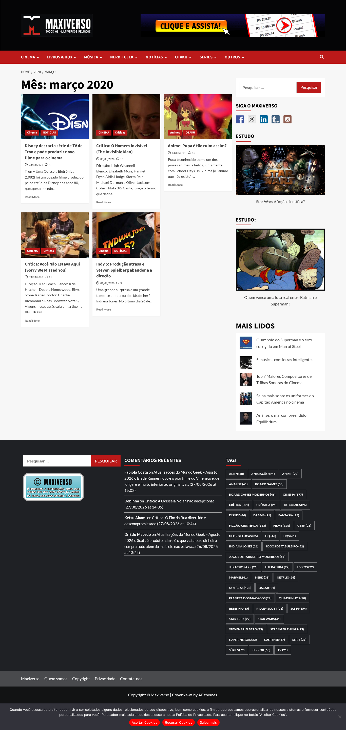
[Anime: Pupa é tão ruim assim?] (198, 116)
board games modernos (252, 494)
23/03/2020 (36, 165)
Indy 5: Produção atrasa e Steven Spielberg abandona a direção (124, 270)
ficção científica (247, 525)
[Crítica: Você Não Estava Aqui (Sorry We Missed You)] (55, 234)
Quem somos (55, 678)
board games (269, 484)
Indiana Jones (243, 546)
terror (261, 650)
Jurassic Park (243, 567)
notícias (240, 588)
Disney (237, 515)
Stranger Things (287, 629)
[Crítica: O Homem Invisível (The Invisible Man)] (126, 116)
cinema (293, 494)
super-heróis (243, 639)
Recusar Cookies (178, 722)
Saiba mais (208, 722)
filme (281, 525)
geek (304, 525)
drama (262, 515)
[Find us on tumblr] (276, 119)
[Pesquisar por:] (268, 87)
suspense (274, 639)
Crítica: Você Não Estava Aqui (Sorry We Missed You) (52, 267)
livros (305, 567)
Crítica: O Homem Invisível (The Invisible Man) (121, 149)
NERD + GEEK (121, 57)
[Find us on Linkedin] (264, 119)
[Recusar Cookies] (339, 716)
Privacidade (105, 678)
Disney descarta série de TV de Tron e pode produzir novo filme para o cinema (54, 152)
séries (237, 650)
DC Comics (295, 505)
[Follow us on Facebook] (240, 119)
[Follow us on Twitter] (252, 119)
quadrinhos (292, 598)
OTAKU (181, 57)
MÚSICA (91, 57)
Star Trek (240, 619)
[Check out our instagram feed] (287, 119)
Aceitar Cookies (145, 722)
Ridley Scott (269, 608)
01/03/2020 (107, 283)
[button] (322, 57)
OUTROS (232, 57)
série (299, 639)
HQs (289, 536)
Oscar (267, 588)
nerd (262, 577)
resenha (239, 608)
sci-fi (299, 608)
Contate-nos (131, 678)
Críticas (120, 132)
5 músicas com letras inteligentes (284, 359)
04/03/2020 (179, 153)
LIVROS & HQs (59, 57)
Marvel (238, 577)
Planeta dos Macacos (250, 598)
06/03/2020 (107, 159)
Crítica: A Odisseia (160, 501)
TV (283, 650)
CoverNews (182, 694)
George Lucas (243, 536)
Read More (32, 197)
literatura (277, 567)
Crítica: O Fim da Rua (169, 517)
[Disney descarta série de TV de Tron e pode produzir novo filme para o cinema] (55, 116)
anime (290, 474)
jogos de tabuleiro (285, 546)
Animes (175, 132)
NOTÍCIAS (154, 57)
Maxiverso (30, 678)
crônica (266, 505)
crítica (239, 505)
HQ (270, 536)
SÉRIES (206, 57)
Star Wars (269, 619)
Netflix (286, 577)
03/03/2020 (36, 277)
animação (263, 474)
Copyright (81, 678)
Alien (236, 474)
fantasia (288, 515)
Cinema (32, 132)
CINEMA (28, 57)
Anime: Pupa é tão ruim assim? (197, 146)
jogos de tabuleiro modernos (257, 557)
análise (238, 484)
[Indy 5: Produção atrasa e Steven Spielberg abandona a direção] (126, 234)
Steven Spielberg (246, 629)
